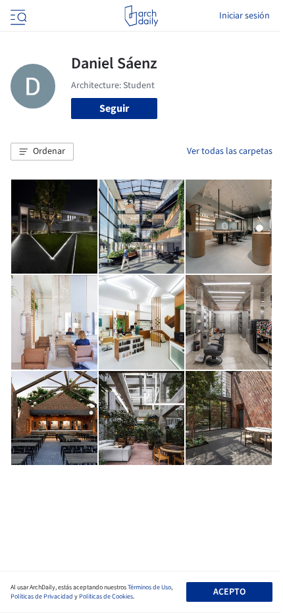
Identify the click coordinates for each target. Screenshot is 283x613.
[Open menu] (17, 16)
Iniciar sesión (244, 15)
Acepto (229, 592)
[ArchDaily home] (141, 15)
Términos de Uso (149, 587)
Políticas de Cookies (106, 596)
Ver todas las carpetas (229, 151)
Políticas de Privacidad (42, 596)
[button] (42, 152)
